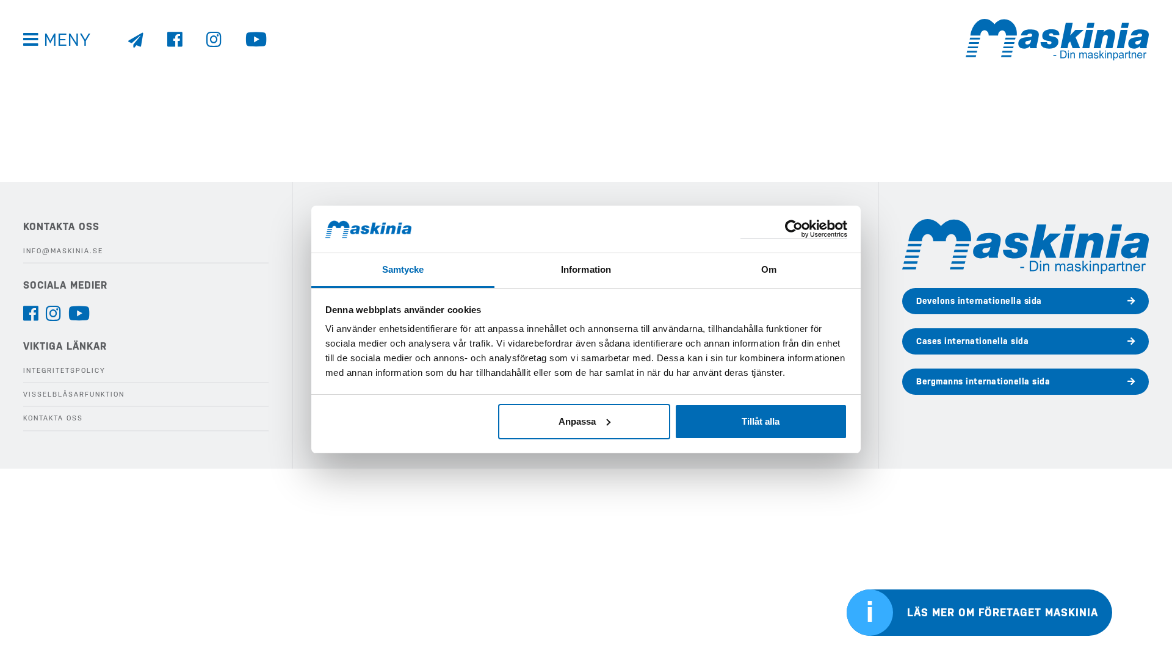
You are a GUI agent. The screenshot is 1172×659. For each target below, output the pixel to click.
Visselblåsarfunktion (74, 394)
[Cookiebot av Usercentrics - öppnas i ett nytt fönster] (793, 229)
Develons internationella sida (979, 301)
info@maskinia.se (63, 251)
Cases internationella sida (972, 341)
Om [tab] (768, 269)
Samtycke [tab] (403, 269)
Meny (67, 39)
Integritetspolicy (64, 371)
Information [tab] (586, 269)
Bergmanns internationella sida (983, 381)
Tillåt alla (761, 421)
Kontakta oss (53, 418)
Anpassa (577, 421)
